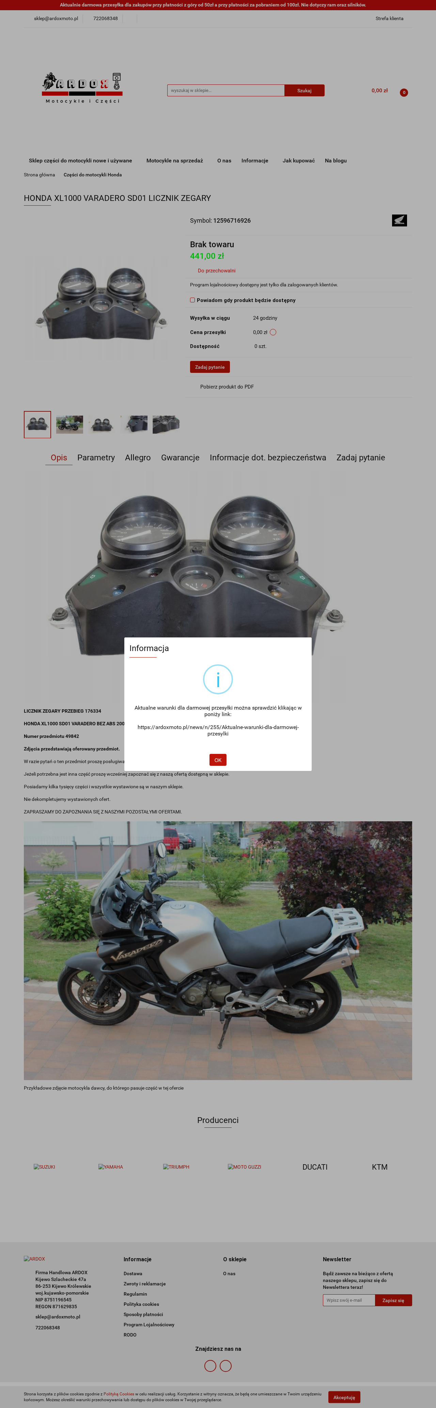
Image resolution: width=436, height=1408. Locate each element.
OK (218, 760)
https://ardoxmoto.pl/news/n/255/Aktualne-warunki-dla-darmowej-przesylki (218, 730)
